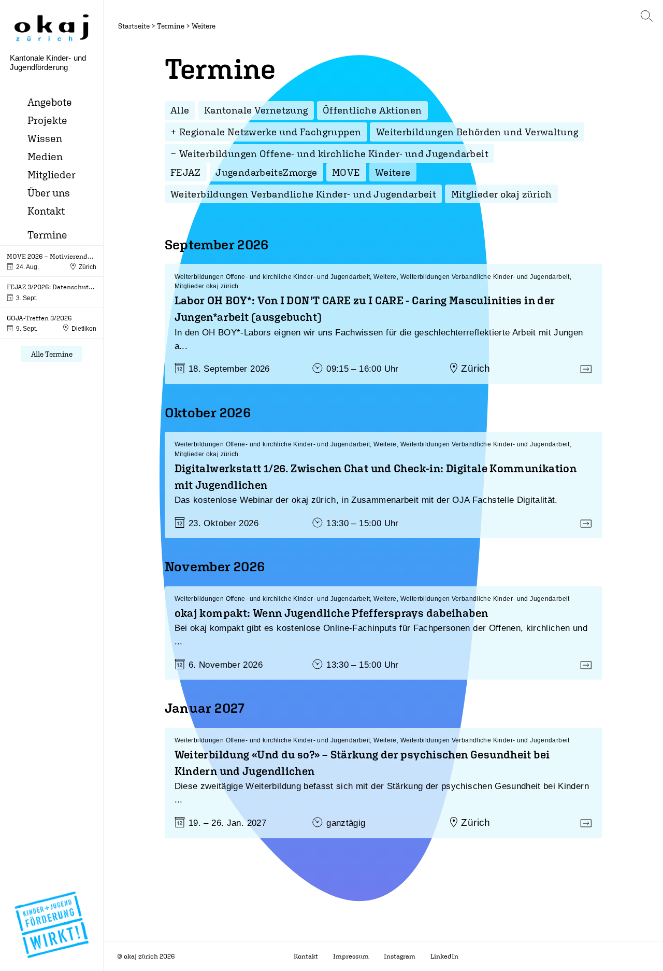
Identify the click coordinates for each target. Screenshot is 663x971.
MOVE (346, 172)
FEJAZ (185, 172)
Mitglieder (51, 174)
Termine (47, 235)
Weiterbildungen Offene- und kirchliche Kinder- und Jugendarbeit (333, 153)
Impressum (351, 956)
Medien (45, 156)
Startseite (134, 25)
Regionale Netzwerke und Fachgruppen (270, 131)
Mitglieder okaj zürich (501, 194)
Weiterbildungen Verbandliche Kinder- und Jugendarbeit (303, 194)
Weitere (203, 25)
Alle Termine (52, 353)
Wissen (44, 138)
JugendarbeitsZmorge (266, 172)
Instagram (399, 956)
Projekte (47, 120)
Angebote (49, 102)
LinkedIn (444, 956)
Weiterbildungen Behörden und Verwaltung (477, 131)
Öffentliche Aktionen (372, 110)
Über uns (48, 193)
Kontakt (46, 211)
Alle (180, 110)
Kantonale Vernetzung (256, 110)
